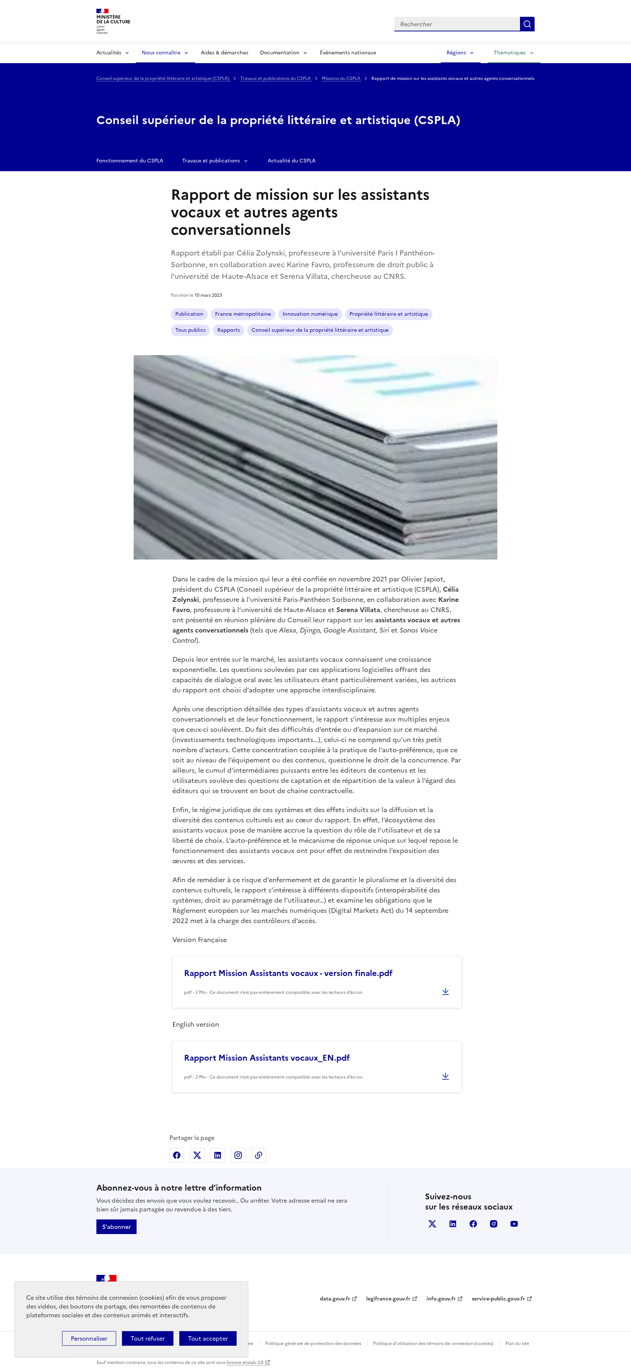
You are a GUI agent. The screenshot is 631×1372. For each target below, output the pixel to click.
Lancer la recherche (527, 24)
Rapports (228, 330)
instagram (493, 1224)
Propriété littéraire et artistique (388, 314)
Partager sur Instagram (238, 1155)
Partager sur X (197, 1155)
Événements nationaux (348, 53)
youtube (514, 1224)
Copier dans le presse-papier (258, 1155)
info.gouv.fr (441, 1299)
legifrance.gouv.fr (388, 1299)
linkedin (452, 1224)
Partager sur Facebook (176, 1155)
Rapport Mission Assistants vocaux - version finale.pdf (288, 973)
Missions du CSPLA (342, 78)
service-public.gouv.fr (498, 1299)
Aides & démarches (224, 53)
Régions (456, 53)
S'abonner (116, 1226)
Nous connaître (161, 53)
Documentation (279, 53)
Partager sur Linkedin (217, 1155)
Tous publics (190, 330)
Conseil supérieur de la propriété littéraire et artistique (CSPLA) (163, 78)
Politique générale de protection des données (313, 1343)
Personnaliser (89, 1338)
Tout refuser (148, 1338)
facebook (473, 1224)
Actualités (108, 53)
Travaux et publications (211, 161)
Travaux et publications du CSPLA (276, 78)
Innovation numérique (310, 314)
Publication (189, 314)
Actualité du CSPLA (292, 161)
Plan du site (517, 1343)
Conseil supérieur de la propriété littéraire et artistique (320, 330)
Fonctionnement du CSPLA (129, 161)
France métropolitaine (243, 314)
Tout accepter (208, 1338)
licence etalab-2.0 (244, 1362)
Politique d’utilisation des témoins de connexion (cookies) (433, 1343)
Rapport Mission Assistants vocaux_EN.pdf (267, 1058)
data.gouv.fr (335, 1299)
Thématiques (510, 53)
